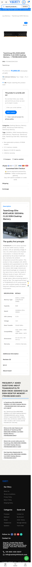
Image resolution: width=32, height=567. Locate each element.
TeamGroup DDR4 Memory (20, 16)
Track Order (20, 525)
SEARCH (25, 6)
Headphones (7, 522)
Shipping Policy (8, 503)
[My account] (23, 2)
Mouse (6, 520)
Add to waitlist (11, 112)
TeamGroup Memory (8, 129)
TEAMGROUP (7, 245)
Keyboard (6, 517)
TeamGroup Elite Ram (13, 136)
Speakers (6, 525)
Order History (21, 520)
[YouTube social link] (18, 534)
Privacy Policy (8, 497)
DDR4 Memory (6, 134)
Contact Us (20, 514)
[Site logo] (14, 2)
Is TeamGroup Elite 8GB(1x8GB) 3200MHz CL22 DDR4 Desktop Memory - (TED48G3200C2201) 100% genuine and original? (15, 405)
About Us (6, 491)
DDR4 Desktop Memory (20, 132)
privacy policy (9, 119)
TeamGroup (5, 65)
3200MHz (9, 132)
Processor (7, 514)
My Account (20, 517)
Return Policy (8, 500)
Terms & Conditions (9, 494)
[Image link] (5, 481)
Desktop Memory (15, 125)
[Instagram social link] (15, 534)
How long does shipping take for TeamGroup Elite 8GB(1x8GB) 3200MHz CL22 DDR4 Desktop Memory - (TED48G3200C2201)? (15, 455)
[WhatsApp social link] (21, 534)
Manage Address (21, 522)
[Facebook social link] (12, 534)
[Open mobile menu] (2, 2)
